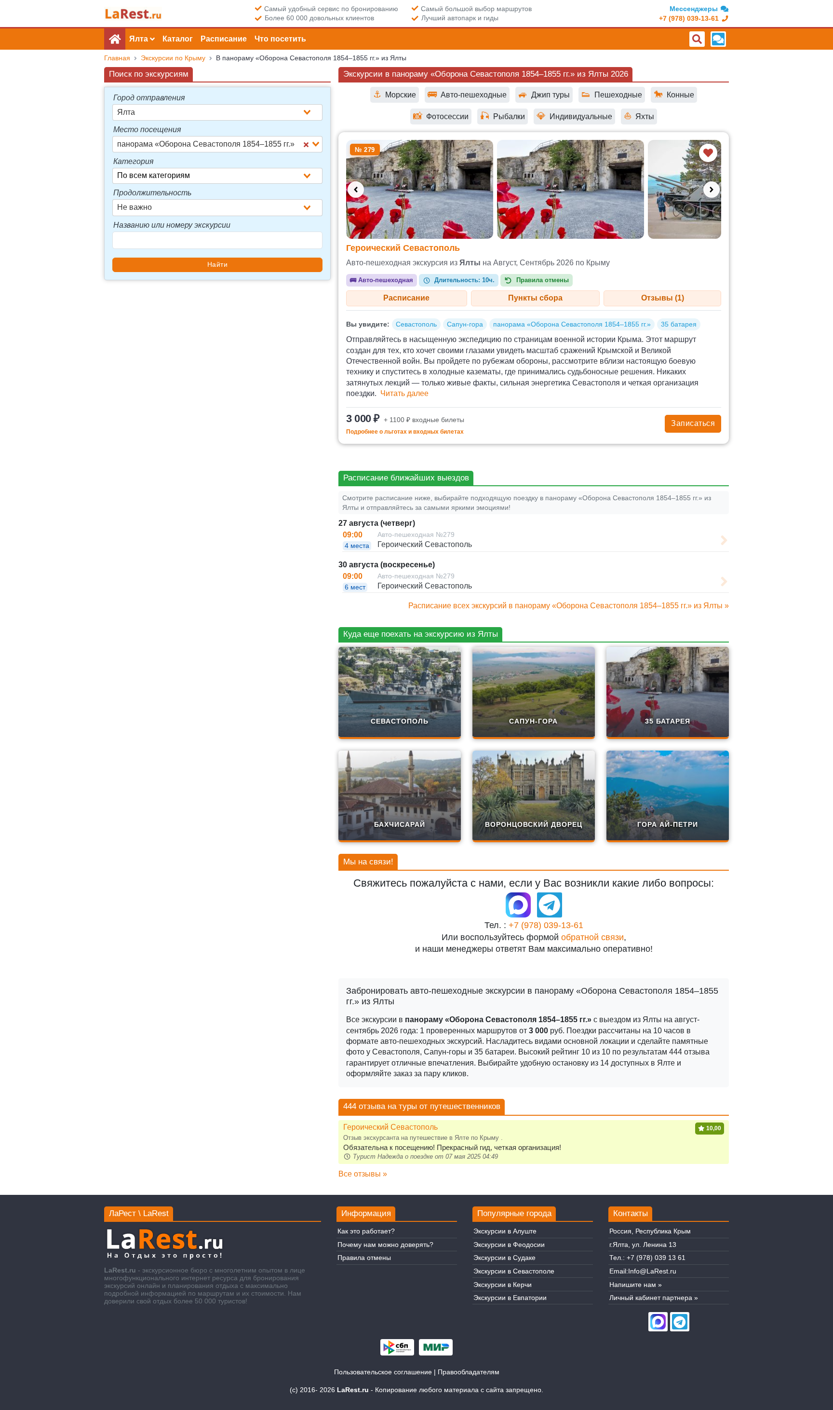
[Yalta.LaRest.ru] (133, 14)
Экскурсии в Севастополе (513, 1271)
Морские (394, 94)
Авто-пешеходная (381, 280)
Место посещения (147, 129)
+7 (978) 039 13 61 (656, 1257)
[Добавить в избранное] (708, 153)
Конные (674, 94)
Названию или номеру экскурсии (171, 225)
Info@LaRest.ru (652, 1271)
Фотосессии (441, 116)
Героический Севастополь (403, 248)
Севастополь (416, 324)
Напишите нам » (635, 1284)
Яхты (639, 116)
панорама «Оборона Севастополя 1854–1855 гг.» (572, 324)
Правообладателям (468, 1372)
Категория (133, 161)
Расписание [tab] (406, 298)
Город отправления (149, 98)
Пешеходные (611, 94)
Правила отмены (364, 1257)
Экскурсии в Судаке (504, 1257)
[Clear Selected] (306, 144)
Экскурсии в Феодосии (509, 1244)
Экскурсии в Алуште (505, 1231)
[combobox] (217, 112)
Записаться (693, 423)
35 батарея (679, 324)
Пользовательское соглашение (383, 1372)
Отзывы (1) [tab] (662, 298)
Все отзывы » (362, 1174)
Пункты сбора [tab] (535, 298)
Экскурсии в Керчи (502, 1284)
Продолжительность (152, 193)
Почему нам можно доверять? (385, 1244)
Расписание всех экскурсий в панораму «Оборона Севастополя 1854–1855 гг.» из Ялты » (568, 606)
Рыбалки (502, 116)
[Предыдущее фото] (356, 189)
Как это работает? (366, 1231)
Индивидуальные (574, 116)
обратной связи (592, 937)
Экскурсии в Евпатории (510, 1297)
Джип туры (544, 94)
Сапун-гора (465, 324)
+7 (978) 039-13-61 (546, 925)
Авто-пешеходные (467, 94)
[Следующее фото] (711, 189)
